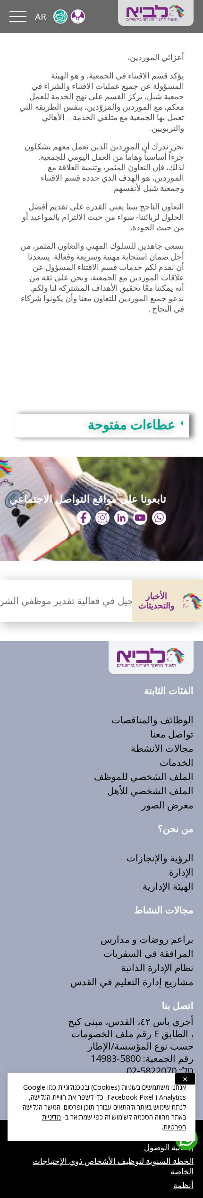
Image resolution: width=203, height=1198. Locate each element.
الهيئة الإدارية (168, 886)
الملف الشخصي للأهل (150, 790)
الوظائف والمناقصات (152, 719)
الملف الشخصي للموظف (144, 776)
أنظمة (183, 1185)
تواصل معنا (172, 734)
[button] (101, 426)
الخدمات (177, 762)
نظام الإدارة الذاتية (156, 967)
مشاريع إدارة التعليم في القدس (132, 981)
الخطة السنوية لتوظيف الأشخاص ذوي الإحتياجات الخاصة (113, 1166)
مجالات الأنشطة (162, 748)
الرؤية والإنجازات (160, 857)
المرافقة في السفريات (148, 953)
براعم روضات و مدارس (147, 939)
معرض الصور (168, 805)
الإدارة (181, 872)
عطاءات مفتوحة (132, 425)
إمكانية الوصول (168, 1147)
